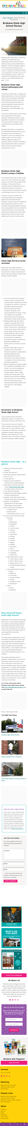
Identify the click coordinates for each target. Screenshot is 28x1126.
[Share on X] (10, 1124)
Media (2, 1113)
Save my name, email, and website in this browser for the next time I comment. (13, 875)
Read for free (14, 1063)
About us (3, 1111)
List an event (4, 1116)
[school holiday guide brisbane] (11, 950)
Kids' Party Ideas (5, 1102)
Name (6, 863)
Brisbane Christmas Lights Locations (11, 1100)
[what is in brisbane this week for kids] (11, 929)
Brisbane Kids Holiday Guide (8, 1096)
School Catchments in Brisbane (11, 757)
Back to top (5, 1122)
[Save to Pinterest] (17, 1124)
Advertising (4, 1114)
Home (4, 17)
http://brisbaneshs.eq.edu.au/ (14, 687)
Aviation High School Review (10, 735)
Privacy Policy (4, 1118)
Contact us (4, 1109)
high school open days (17, 487)
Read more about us (17, 828)
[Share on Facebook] (3, 1124)
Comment (7, 850)
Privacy (12, 1122)
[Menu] (26, 13)
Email (6, 869)
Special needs (4, 1089)
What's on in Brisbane (14, 975)
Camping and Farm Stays (8, 1098)
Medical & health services (8, 1087)
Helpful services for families (8, 1085)
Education (10, 17)
